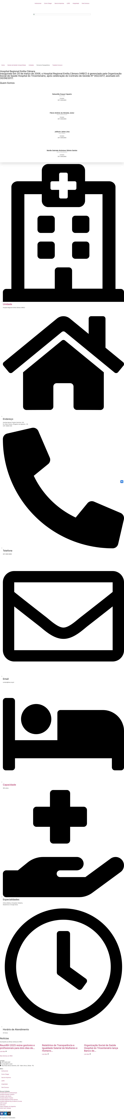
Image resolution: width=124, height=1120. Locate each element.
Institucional (38, 3)
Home (3, 65)
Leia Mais (2, 1051)
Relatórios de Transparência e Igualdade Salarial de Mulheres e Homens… (59, 1048)
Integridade (76, 3)
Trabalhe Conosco (57, 65)
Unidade (7, 304)
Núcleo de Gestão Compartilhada (17, 65)
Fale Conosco (85, 3)
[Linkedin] (5, 1113)
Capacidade (9, 784)
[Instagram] (62, 9)
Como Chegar (48, 3)
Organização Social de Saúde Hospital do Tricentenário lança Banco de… (101, 1048)
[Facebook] (62, 6)
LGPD (68, 3)
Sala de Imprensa (59, 3)
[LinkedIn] (62, 7)
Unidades (31, 65)
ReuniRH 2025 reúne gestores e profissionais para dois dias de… (17, 1046)
